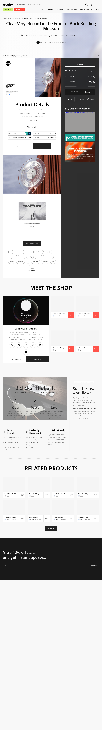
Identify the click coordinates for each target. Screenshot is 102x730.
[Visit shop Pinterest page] (40, 345)
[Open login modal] (97, 4)
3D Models (60, 9)
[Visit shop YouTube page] (26, 352)
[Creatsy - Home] (8, 4)
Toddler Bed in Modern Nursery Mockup (84, 348)
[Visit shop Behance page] (19, 345)
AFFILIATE (8, 9)
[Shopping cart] (92, 4)
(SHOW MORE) (32, 270)
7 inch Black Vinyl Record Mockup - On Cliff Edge (35, 517)
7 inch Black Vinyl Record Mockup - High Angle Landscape (84, 517)
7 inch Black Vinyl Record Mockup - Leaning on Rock (60, 517)
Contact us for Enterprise (70, 86)
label (32, 266)
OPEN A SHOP (20, 9)
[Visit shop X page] (12, 345)
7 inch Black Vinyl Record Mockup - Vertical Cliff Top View (35, 494)
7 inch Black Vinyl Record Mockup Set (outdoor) (11, 494)
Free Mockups (72, 9)
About (43, 9)
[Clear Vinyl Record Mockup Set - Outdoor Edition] (80, 122)
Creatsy (56, 315)
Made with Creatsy (86, 9)
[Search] (86, 4)
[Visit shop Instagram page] (33, 345)
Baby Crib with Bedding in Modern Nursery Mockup (59, 314)
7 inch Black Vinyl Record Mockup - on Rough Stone (84, 494)
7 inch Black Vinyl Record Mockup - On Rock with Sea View (11, 517)
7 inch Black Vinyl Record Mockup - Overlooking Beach (60, 494)
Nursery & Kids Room (62, 315)
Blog (97, 9)
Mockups (51, 9)
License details (91, 86)
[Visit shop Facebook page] (26, 345)
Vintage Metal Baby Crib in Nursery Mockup (59, 348)
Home (4, 18)
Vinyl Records (16, 18)
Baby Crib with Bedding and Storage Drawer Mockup (84, 314)
